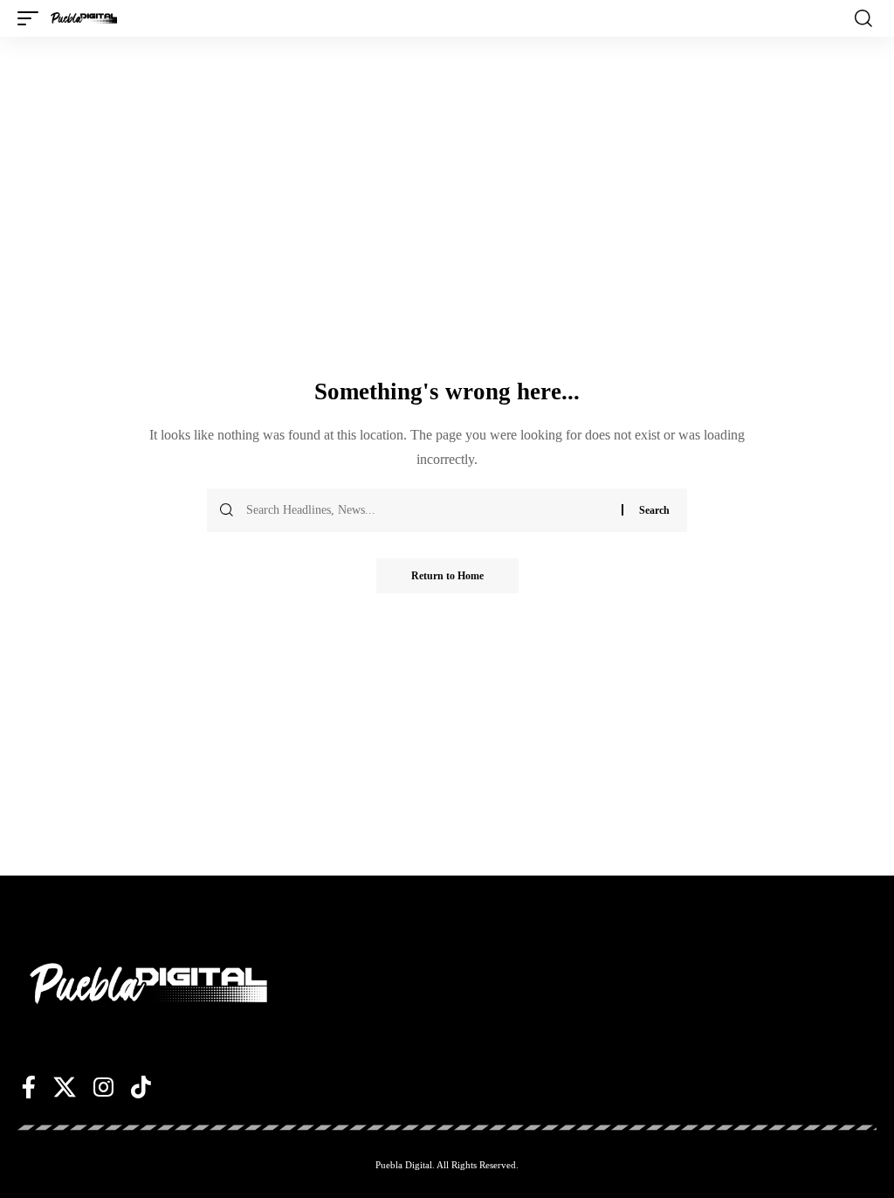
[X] (64, 1087)
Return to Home (447, 576)
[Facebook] (28, 1087)
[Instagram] (103, 1087)
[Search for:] (427, 510)
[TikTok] (141, 1087)
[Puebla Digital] (83, 18)
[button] (32, 18)
